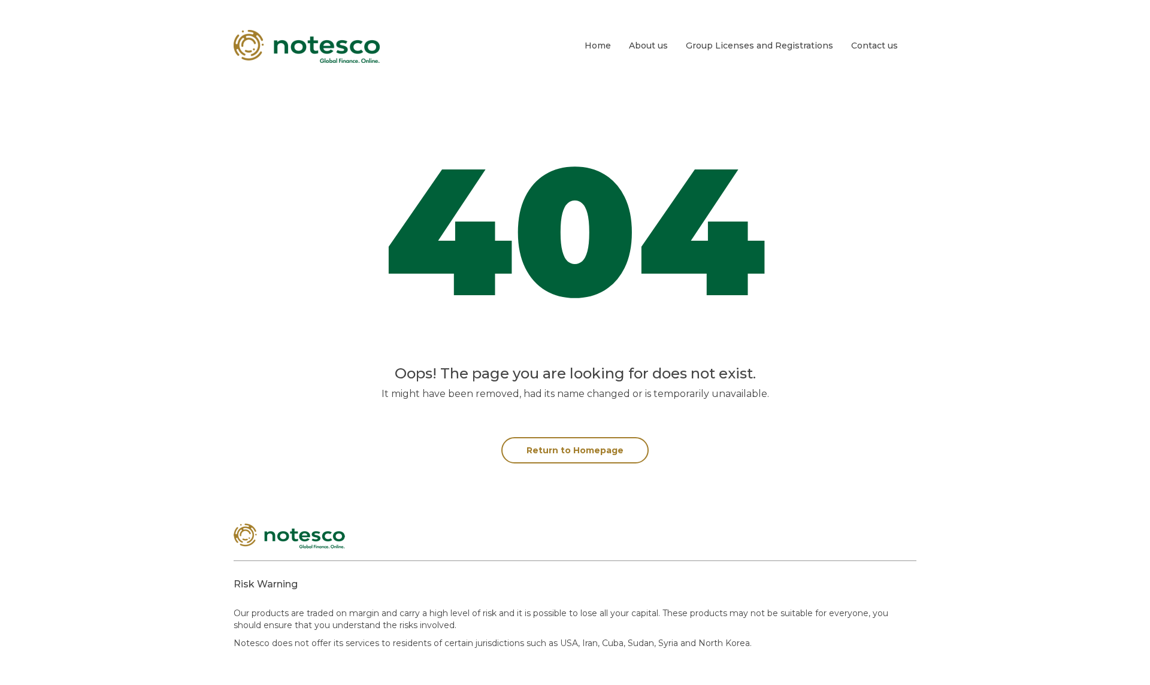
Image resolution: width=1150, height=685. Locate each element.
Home (598, 45)
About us (648, 45)
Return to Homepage (575, 450)
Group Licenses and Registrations (759, 45)
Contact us (874, 45)
